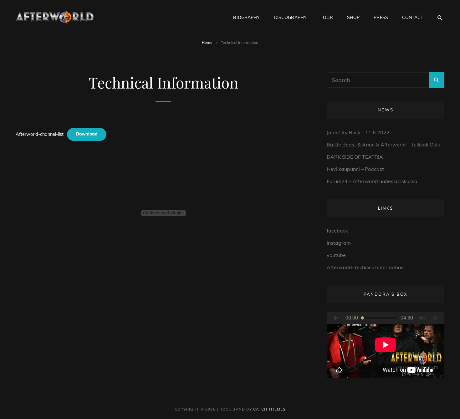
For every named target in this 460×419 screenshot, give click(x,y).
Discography (290, 17)
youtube (336, 255)
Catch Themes (269, 409)
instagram (339, 243)
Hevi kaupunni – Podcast (355, 169)
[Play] (336, 318)
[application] (385, 345)
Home (207, 42)
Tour (327, 17)
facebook (337, 230)
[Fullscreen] (435, 318)
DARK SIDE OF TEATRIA (355, 157)
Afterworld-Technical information (365, 267)
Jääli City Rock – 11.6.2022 (358, 132)
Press (381, 17)
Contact (412, 17)
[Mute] (422, 318)
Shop (353, 17)
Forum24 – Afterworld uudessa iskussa (372, 181)
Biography (246, 17)
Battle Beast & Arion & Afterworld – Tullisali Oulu (383, 144)
